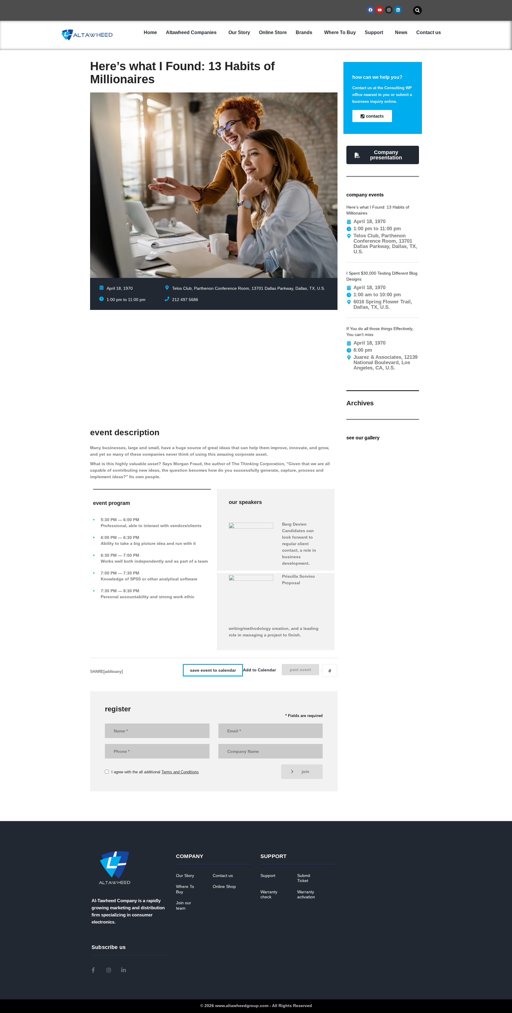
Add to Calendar (259, 670)
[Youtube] (379, 10)
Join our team (183, 905)
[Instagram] (389, 10)
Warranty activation (306, 894)
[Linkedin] (398, 10)
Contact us (428, 32)
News (401, 32)
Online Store (273, 32)
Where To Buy (340, 32)
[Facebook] (370, 10)
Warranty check (268, 894)
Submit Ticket (303, 878)
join (305, 771)
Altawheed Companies (191, 32)
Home (150, 32)
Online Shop (224, 886)
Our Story (239, 32)
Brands (304, 32)
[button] (417, 10)
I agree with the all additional (155, 772)
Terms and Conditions (180, 772)
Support (374, 32)
